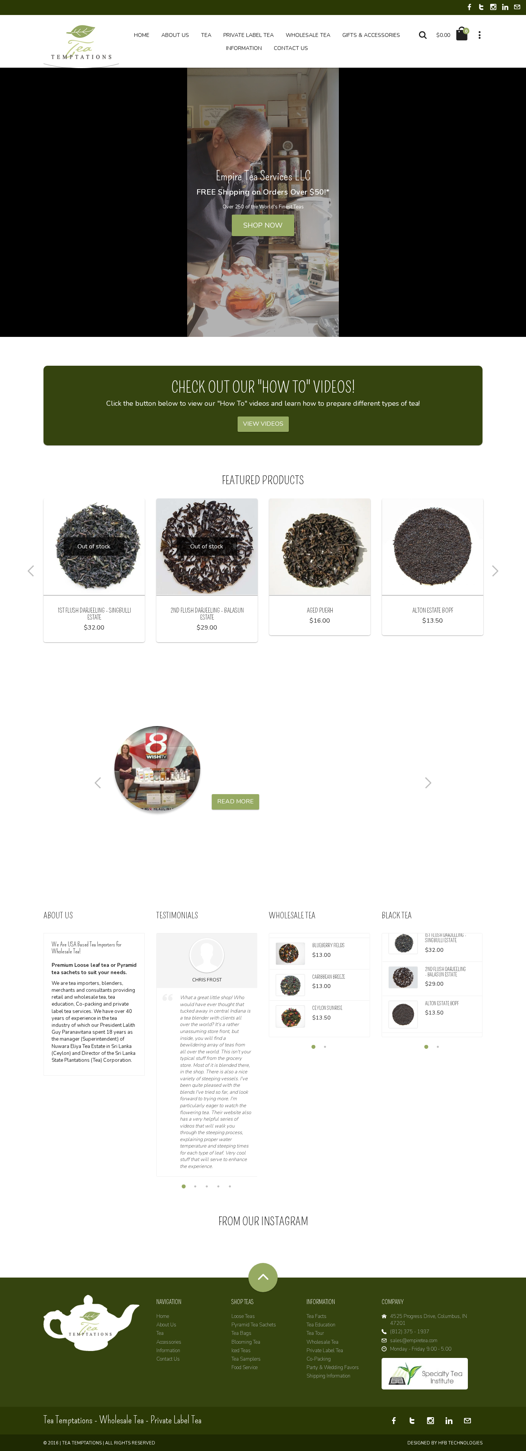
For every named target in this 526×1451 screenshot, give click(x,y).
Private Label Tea (325, 1350)
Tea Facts (317, 1316)
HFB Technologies (460, 1443)
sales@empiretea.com (413, 1340)
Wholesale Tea (322, 1342)
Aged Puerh (320, 610)
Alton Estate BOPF (432, 610)
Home (162, 1316)
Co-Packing (319, 1359)
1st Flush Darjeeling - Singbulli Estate (94, 614)
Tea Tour (315, 1333)
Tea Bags (241, 1333)
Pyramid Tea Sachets (253, 1324)
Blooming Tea (245, 1342)
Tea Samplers (246, 1359)
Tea (160, 1333)
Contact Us (168, 1359)
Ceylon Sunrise (327, 1008)
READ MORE (235, 801)
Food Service (244, 1367)
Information (168, 1350)
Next (498, 571)
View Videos (263, 424)
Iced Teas (241, 1350)
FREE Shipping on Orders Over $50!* (263, 192)
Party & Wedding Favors (333, 1367)
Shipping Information (328, 1376)
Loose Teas (243, 1316)
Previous (28, 571)
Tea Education (321, 1324)
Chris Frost (207, 980)
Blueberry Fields (328, 945)
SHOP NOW (263, 225)
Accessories (168, 1342)
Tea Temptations (82, 1443)
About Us (166, 1324)
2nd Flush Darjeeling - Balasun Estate (207, 614)
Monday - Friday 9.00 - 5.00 (420, 1349)
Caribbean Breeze (328, 977)
